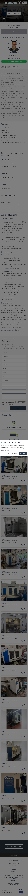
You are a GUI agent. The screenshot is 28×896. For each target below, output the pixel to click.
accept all (23, 453)
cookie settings (12, 453)
